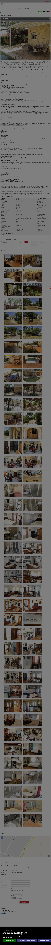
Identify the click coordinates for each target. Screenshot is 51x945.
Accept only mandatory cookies (27, 940)
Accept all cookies (9, 940)
